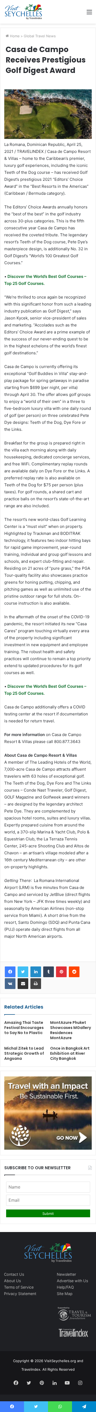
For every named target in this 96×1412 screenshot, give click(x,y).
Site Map (65, 1293)
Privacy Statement (20, 1293)
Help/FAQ (65, 1287)
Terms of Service (19, 1287)
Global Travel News (40, 36)
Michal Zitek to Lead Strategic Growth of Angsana (24, 1053)
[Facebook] (10, 971)
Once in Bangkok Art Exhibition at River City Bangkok (70, 1053)
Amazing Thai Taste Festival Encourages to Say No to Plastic (24, 1027)
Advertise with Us (72, 1280)
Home (14, 36)
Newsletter (66, 1274)
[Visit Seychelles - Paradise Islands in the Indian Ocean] (23, 12)
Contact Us (14, 1274)
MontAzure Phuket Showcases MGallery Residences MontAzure (70, 1030)
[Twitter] (23, 971)
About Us (12, 1280)
